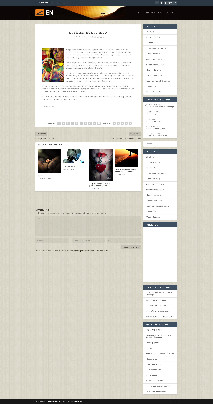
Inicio (140, 13)
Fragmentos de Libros (154, 59)
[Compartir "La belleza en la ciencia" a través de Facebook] (59, 123)
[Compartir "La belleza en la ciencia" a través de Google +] (68, 123)
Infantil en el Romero (154, 364)
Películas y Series (152, 70)
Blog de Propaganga (153, 330)
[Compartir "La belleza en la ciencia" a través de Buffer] (85, 123)
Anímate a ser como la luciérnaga (161, 107)
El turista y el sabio (155, 114)
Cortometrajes (151, 54)
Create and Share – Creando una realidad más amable (158, 336)
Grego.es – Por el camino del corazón (160, 353)
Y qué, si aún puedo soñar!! (156, 392)
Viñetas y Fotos (152, 92)
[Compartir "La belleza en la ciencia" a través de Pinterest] (77, 123)
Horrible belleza (70, 166)
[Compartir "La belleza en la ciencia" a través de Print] (99, 123)
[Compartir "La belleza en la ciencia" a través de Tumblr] (72, 123)
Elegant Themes (54, 401)
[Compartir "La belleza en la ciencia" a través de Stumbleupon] (90, 123)
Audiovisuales (151, 37)
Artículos (149, 32)
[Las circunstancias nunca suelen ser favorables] (126, 158)
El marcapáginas (152, 343)
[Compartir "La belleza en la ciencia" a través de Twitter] (63, 123)
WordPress (78, 401)
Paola (148, 119)
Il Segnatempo (151, 359)
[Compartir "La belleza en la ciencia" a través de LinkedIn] (81, 123)
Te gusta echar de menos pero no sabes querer (99, 185)
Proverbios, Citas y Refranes (156, 81)
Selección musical (154, 13)
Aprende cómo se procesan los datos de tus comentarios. (88, 251)
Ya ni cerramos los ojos (156, 128)
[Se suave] (49, 161)
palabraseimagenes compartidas (158, 386)
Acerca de (171, 13)
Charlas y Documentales (155, 48)
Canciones (149, 43)
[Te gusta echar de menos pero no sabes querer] (101, 165)
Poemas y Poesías (152, 75)
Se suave (41, 176)
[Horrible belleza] (75, 156)
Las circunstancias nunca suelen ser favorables (125, 171)
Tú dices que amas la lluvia (58, 3)
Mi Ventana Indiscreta (154, 381)
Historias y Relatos (153, 64)
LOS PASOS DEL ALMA (154, 370)
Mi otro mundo (151, 375)
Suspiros (87, 37)
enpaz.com (150, 348)
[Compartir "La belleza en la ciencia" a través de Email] (94, 123)
